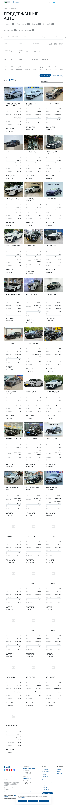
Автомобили (45, 769)
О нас (58, 771)
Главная (6, 8)
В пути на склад (46, 789)
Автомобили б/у (46, 771)
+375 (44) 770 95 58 (29, 768)
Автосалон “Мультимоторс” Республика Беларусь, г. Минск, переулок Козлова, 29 (29, 789)
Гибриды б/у (45, 776)
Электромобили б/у (47, 781)
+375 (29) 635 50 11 (28, 779)
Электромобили (46, 779)
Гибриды (44, 774)
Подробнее (23, 797)
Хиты (43, 785)
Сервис (59, 769)
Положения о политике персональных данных (9, 792)
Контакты (59, 773)
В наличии (44, 787)
